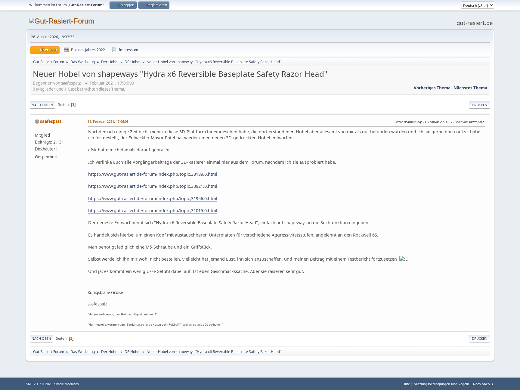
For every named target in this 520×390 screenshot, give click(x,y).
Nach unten (42, 105)
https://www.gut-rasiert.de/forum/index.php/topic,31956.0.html (152, 198)
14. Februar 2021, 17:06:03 (108, 121)
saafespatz (51, 121)
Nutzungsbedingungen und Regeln (441, 384)
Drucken (480, 105)
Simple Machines (66, 384)
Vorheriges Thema (432, 88)
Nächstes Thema (470, 88)
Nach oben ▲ (483, 384)
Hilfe (406, 384)
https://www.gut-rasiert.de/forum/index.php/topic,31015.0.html (152, 210)
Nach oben (41, 338)
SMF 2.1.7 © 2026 (39, 384)
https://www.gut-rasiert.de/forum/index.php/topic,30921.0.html (152, 186)
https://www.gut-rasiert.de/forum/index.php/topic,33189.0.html (152, 174)
